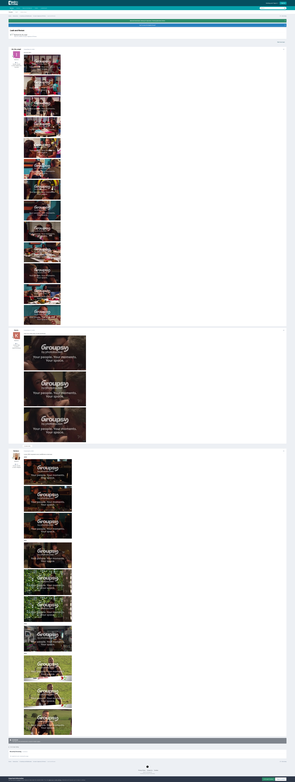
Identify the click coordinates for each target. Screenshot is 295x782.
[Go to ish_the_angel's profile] (16, 54)
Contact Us (149, 770)
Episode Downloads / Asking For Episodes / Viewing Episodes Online (147, 20)
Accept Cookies (269, 779)
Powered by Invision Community (147, 773)
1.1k (17, 62)
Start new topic (281, 42)
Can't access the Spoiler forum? (147, 25)
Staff (16, 12)
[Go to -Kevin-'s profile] (16, 335)
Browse (12, 8)
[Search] (284, 8)
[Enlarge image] (42, 64)
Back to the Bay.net (27, 8)
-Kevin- (16, 330)
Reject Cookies (281, 779)
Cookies (156, 770)
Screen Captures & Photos (30, 36)
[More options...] (283, 49)
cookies (18, 780)
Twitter (36, 8)
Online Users (23, 12)
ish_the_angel (16, 49)
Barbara (16, 451)
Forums (11, 12)
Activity (18, 8)
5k (17, 343)
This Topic (278, 8)
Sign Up (283, 3)
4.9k (17, 464)
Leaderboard (44, 8)
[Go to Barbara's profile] (16, 456)
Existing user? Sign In (272, 3)
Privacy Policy (142, 770)
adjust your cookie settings (54, 780)
